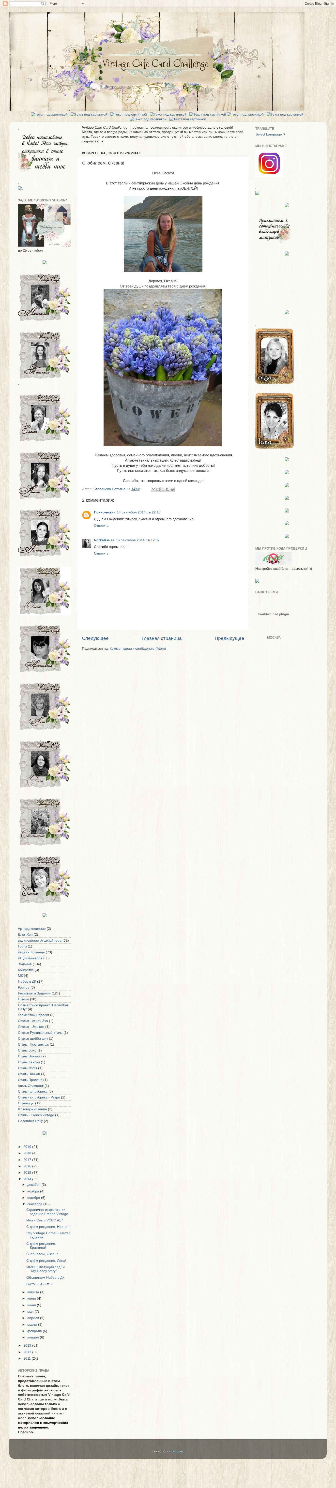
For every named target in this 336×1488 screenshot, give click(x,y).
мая (31, 1311)
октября (34, 1198)
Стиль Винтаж (29, 1056)
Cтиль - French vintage (36, 1115)
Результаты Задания (34, 993)
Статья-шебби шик (33, 1038)
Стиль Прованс (30, 1080)
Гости (22, 946)
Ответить (101, 525)
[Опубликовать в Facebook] (167, 489)
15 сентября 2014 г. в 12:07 (138, 540)
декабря (34, 1185)
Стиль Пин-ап (29, 1074)
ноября (33, 1191)
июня (32, 1305)
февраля (35, 1331)
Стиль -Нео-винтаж (33, 1044)
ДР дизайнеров (30, 958)
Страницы (26, 1103)
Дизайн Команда (31, 952)
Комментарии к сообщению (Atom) (138, 648)
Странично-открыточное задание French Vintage (47, 1212)
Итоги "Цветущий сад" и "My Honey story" (45, 1269)
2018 (27, 1153)
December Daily (30, 1121)
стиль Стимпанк (31, 1086)
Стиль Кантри (29, 1062)
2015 (27, 1172)
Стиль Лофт (27, 1068)
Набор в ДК (27, 981)
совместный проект (33, 1015)
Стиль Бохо (27, 1050)
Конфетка (26, 970)
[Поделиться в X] (162, 489)
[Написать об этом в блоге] (158, 489)
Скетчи (23, 999)
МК (20, 975)
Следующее (95, 638)
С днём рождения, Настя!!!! (48, 1227)
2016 (27, 1166)
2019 (27, 1147)
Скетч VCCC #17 (39, 1284)
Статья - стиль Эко (33, 1021)
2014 (27, 1179)
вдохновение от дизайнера (39, 940)
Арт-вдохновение (32, 929)
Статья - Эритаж (31, 1027)
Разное (24, 987)
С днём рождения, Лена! (46, 1261)
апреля (33, 1318)
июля (32, 1298)
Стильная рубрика (32, 1091)
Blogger (177, 1451)
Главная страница (162, 638)
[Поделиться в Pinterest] (172, 489)
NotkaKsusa (104, 540)
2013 (27, 1345)
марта (32, 1324)
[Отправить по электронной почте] (153, 489)
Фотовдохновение (32, 1109)
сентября (35, 1204)
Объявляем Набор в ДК (45, 1277)
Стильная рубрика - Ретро (39, 1097)
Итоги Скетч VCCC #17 (44, 1220)
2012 (27, 1352)
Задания (25, 964)
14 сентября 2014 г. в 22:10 (139, 512)
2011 (27, 1358)
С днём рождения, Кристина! (41, 1245)
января (33, 1337)
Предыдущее (229, 638)
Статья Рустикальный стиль (40, 1033)
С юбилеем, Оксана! (43, 1254)
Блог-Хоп (25, 934)
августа (33, 1292)
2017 (27, 1160)
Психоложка (104, 512)
